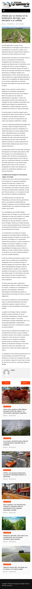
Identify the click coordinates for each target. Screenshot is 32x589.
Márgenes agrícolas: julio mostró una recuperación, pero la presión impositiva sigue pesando (15, 537)
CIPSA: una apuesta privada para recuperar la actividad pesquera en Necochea (14, 474)
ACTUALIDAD (20, 24)
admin (4, 24)
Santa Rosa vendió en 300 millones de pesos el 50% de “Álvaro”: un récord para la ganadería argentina (15, 411)
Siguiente (24, 382)
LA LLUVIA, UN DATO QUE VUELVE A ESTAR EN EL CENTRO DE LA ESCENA (15, 443)
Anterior (7, 382)
